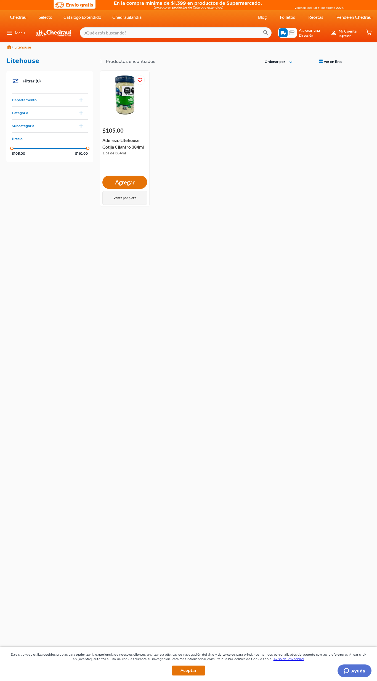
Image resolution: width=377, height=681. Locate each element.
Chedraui (19, 17)
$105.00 (18, 153)
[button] (50, 100)
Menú (20, 32)
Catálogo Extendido (82, 17)
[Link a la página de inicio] (9, 47)
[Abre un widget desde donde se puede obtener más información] (354, 671)
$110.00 (81, 153)
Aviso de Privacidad (289, 659)
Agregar (125, 182)
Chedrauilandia (127, 17)
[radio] (330, 61)
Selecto (45, 17)
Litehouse (22, 47)
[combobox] (176, 32)
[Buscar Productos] (265, 33)
